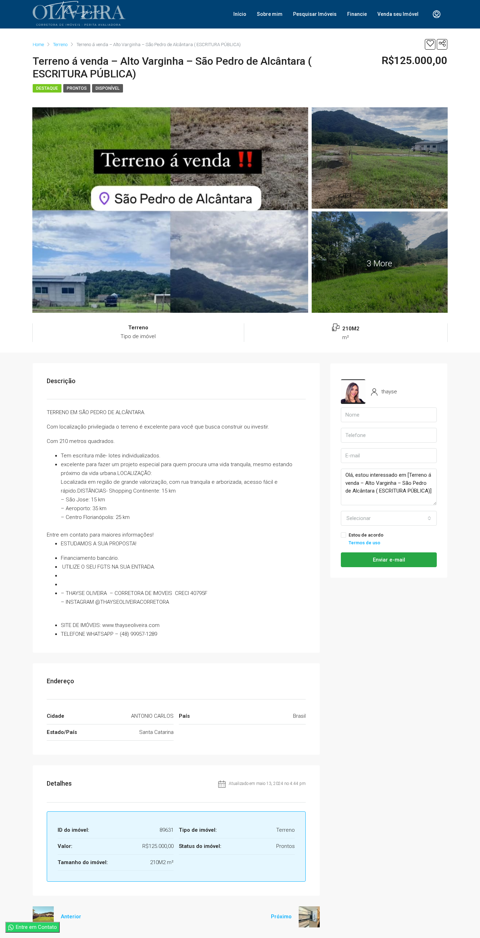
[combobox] (389, 518)
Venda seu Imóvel (398, 14)
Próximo (281, 916)
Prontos (77, 88)
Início (239, 14)
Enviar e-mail (389, 560)
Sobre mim (270, 14)
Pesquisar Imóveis (315, 14)
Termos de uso (364, 542)
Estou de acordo (366, 538)
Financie (357, 14)
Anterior (71, 916)
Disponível (107, 88)
